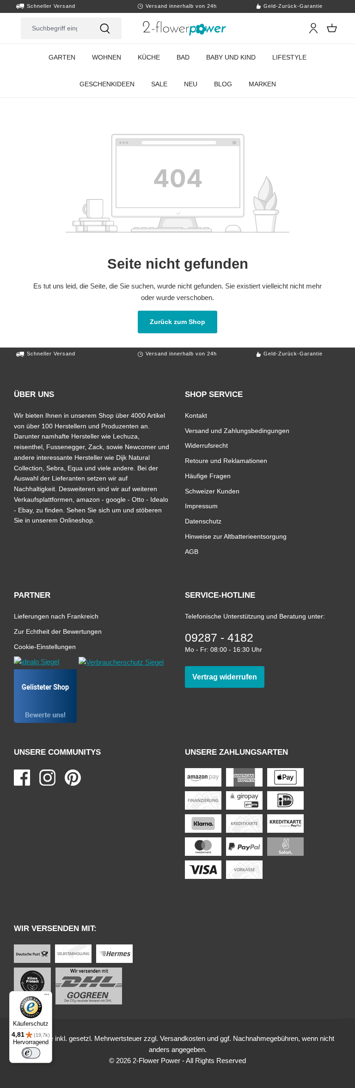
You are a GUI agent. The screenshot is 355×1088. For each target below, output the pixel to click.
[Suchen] (105, 28)
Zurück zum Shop (183, 321)
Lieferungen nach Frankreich (56, 616)
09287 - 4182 (219, 637)
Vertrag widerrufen (228, 677)
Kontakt (196, 415)
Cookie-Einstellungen (45, 646)
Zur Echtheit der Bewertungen (58, 631)
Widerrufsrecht (206, 445)
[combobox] (54, 28)
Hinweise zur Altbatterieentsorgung (236, 536)
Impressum (201, 506)
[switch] (31, 1052)
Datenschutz (203, 521)
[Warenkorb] (332, 28)
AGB (191, 551)
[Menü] (46, 996)
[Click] (184, 28)
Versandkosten (182, 1038)
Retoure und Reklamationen (226, 460)
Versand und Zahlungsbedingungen (237, 430)
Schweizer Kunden (212, 491)
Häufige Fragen (208, 476)
